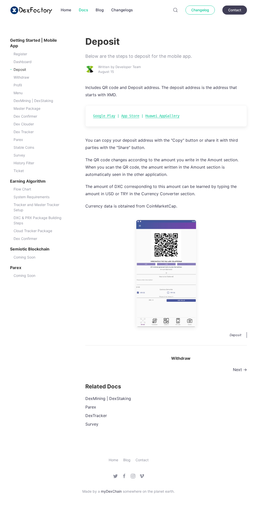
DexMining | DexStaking (33, 100)
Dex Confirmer (25, 116)
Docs (83, 10)
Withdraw (21, 77)
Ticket (19, 171)
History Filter (24, 163)
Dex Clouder (24, 124)
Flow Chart (22, 189)
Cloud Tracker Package (33, 231)
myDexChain (111, 491)
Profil (18, 85)
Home (66, 10)
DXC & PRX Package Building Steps (37, 220)
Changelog (200, 10)
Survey (19, 155)
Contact (234, 10)
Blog (100, 10)
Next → (240, 369)
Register (20, 54)
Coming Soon (24, 257)
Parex (18, 139)
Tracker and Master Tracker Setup (36, 207)
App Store (130, 116)
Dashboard (23, 62)
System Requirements (31, 197)
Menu (18, 93)
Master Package (27, 108)
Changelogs (122, 10)
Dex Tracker (24, 132)
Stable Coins (24, 147)
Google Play (104, 116)
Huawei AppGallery (162, 116)
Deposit (20, 69)
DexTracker (96, 415)
